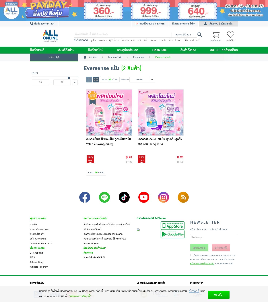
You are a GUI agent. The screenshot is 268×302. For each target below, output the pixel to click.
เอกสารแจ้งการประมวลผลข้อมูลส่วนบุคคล (103, 234)
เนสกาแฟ (194, 40)
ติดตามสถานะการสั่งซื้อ (183, 24)
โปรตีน (178, 40)
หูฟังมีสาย (114, 40)
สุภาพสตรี (221, 248)
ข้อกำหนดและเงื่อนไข (95, 218)
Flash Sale (159, 50)
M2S (32, 257)
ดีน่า (186, 40)
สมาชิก (33, 224)
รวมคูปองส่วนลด (127, 50)
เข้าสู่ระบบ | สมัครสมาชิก (220, 24)
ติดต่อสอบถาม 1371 (44, 24)
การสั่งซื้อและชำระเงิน (39, 229)
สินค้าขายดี (37, 50)
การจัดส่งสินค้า (37, 234)
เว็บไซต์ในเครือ (37, 248)
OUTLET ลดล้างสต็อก (224, 50)
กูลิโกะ (93, 40)
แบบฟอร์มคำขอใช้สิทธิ (94, 257)
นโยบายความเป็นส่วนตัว (202, 263)
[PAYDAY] (134, 10)
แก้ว (170, 40)
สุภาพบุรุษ (199, 248)
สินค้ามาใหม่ (95, 50)
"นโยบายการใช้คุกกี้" (80, 296)
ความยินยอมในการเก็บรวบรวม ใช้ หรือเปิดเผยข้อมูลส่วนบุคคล (105, 241)
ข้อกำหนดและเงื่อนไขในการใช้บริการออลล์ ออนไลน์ (106, 224)
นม (139, 40)
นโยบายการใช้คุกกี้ (92, 229)
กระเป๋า (163, 40)
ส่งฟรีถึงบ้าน (66, 50)
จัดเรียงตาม (125, 79)
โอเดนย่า (103, 40)
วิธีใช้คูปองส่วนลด (38, 239)
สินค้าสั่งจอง (188, 50)
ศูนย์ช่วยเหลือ (38, 218)
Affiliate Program (39, 267)
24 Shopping (36, 253)
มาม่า (146, 40)
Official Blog (36, 262)
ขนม (133, 40)
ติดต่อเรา (88, 253)
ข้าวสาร (125, 40)
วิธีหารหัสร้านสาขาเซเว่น (41, 243)
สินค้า (52, 57)
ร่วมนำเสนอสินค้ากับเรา (94, 248)
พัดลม (154, 40)
